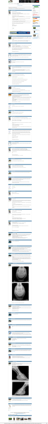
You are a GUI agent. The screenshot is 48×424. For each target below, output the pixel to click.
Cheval (9, 3)
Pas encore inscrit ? (36, 6)
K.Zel (24, 8)
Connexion (34, 13)
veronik (10, 103)
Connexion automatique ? (35, 12)
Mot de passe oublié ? (35, 14)
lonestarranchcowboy (11, 93)
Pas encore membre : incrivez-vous (36, 15)
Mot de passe (34, 10)
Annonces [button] (12, 3)
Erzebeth (10, 253)
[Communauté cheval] (13, 1)
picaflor (10, 73)
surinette (13, 8)
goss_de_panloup (11, 232)
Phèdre (9, 331)
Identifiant (34, 8)
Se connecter (15, 3)
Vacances (23, 3)
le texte (34, 18)
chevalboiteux (10, 324)
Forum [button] (18, 3)
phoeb (9, 53)
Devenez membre (18, 413)
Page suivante (30, 410)
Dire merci (9, 70)
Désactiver (36, 22)
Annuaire (20, 3)
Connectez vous (21, 413)
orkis (9, 197)
